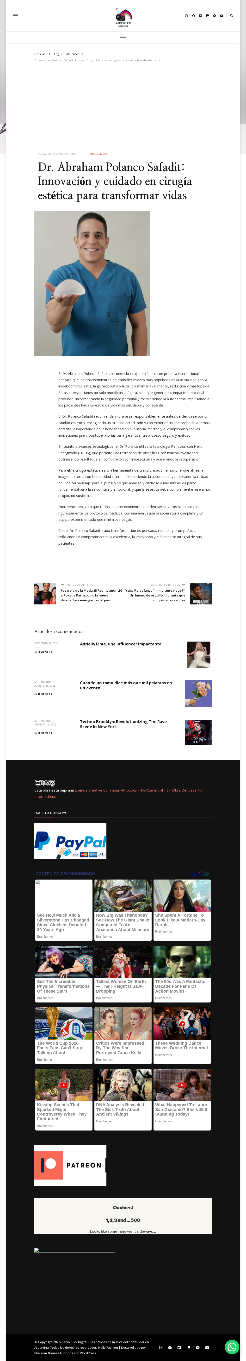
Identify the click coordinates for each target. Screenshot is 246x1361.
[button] (232, 1347)
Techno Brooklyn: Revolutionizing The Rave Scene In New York (123, 724)
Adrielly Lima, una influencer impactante (120, 644)
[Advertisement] (123, 111)
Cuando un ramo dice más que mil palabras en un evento (126, 685)
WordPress (88, 1353)
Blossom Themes (46, 1353)
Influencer (99, 154)
